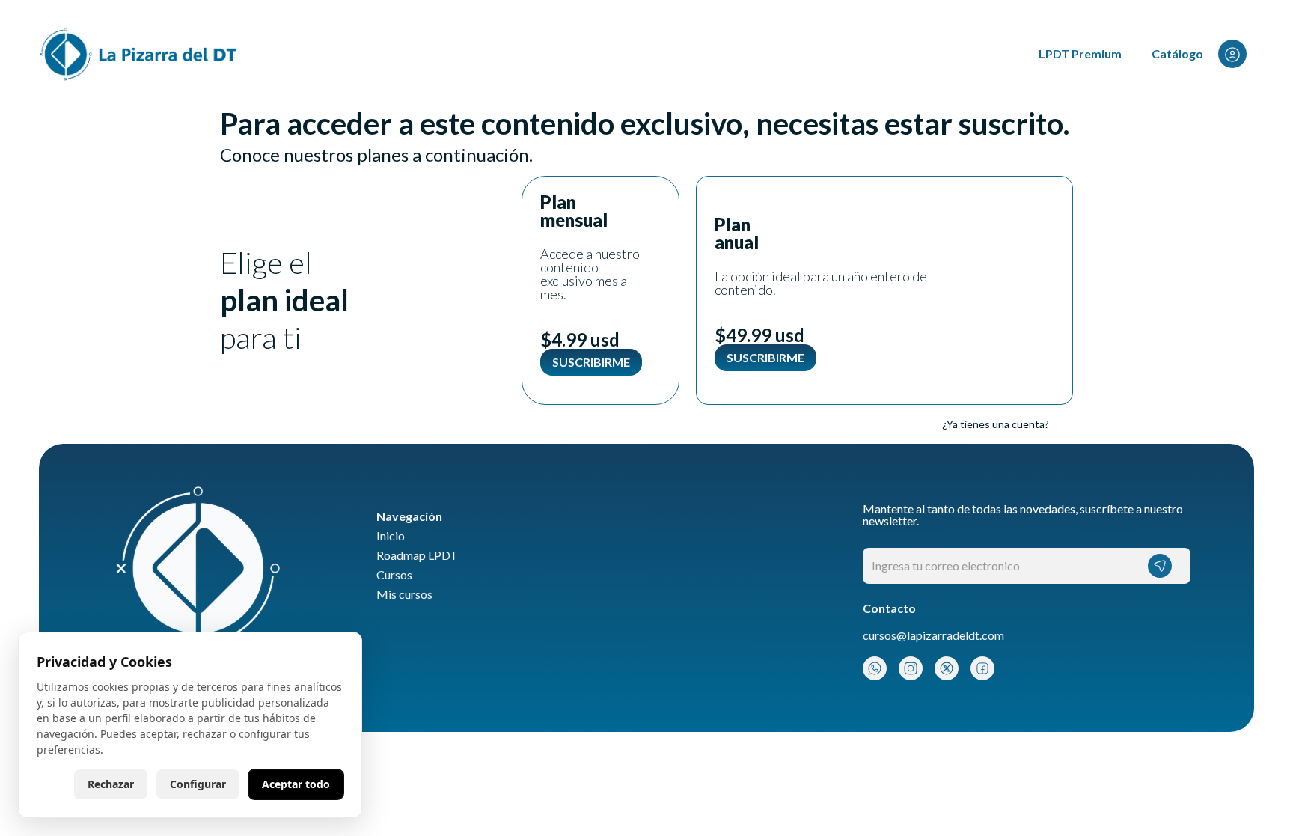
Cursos (394, 575)
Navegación (409, 516)
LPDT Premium (1080, 53)
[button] (1240, 55)
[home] (139, 54)
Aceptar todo (296, 784)
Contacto (889, 608)
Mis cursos (404, 594)
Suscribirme (591, 362)
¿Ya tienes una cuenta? (995, 424)
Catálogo (1177, 53)
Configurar (198, 784)
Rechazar (111, 784)
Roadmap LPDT (417, 555)
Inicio (390, 536)
